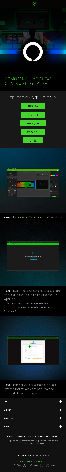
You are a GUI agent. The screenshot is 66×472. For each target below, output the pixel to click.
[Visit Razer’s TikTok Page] (41, 465)
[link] (33, 4)
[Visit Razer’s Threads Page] (24, 465)
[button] (4, 4)
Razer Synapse (30, 217)
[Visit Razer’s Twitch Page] (47, 465)
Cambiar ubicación (40, 455)
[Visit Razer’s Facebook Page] (13, 465)
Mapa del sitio (13, 441)
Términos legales (29, 441)
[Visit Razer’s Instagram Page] (18, 465)
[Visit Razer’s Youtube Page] (36, 465)
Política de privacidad (49, 441)
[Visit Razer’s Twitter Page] (30, 465)
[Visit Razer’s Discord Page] (53, 465)
